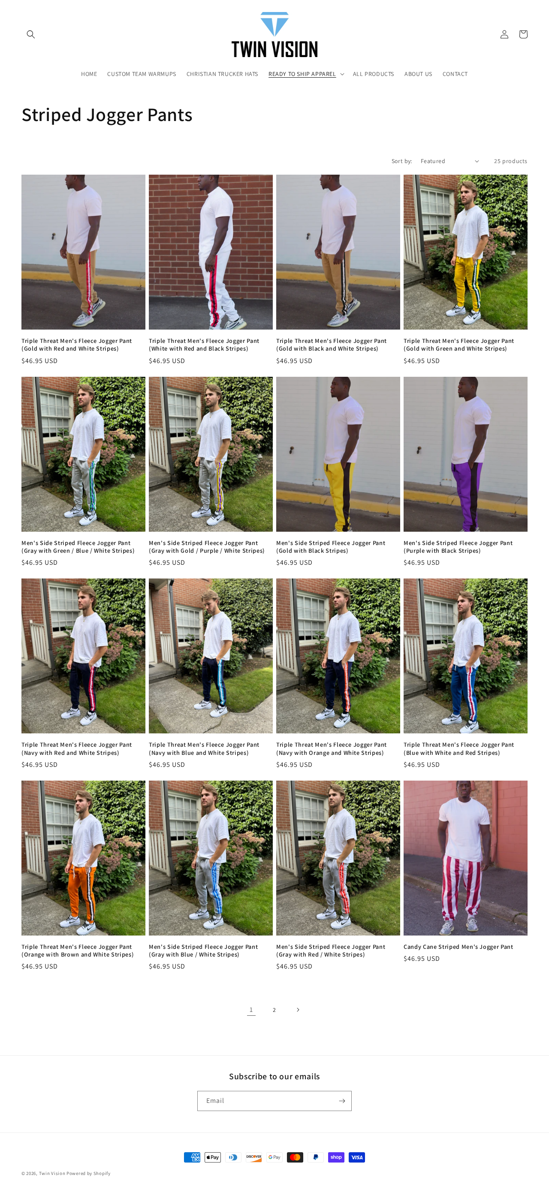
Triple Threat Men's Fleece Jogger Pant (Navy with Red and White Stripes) (76, 748)
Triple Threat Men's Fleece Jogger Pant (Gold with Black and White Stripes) (331, 344)
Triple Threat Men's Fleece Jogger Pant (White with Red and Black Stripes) (204, 344)
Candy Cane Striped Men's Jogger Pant (458, 947)
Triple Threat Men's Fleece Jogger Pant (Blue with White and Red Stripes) (459, 748)
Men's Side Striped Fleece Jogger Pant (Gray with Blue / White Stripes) (203, 950)
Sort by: (402, 161)
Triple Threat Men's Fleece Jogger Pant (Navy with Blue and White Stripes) (204, 748)
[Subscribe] (341, 1101)
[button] (30, 34)
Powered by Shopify (88, 1173)
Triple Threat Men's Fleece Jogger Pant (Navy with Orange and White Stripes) (331, 748)
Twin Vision (52, 1173)
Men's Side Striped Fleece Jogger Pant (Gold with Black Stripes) (330, 546)
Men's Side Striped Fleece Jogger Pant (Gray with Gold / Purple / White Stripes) (207, 546)
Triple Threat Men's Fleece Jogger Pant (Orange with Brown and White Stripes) (77, 950)
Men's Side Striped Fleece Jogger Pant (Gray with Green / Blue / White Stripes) (78, 546)
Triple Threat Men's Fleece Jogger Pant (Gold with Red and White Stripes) (76, 344)
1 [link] (251, 1009)
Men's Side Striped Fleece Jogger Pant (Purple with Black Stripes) (458, 546)
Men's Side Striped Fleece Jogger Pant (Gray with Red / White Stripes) (330, 950)
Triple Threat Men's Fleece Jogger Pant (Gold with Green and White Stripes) (459, 344)
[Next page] (297, 1009)
